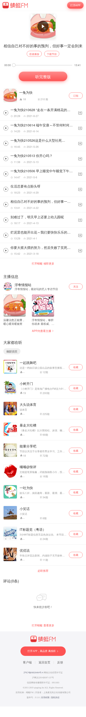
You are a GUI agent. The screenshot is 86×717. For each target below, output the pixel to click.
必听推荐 (43, 571)
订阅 (75, 95)
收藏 (75, 367)
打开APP (75, 5)
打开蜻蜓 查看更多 (43, 625)
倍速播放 (34, 54)
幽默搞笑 (11, 351)
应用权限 (45, 697)
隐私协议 (55, 697)
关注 (75, 286)
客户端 (27, 662)
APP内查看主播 (41, 331)
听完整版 (43, 76)
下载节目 (52, 54)
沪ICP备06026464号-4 (33, 672)
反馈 (60, 662)
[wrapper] (43, 358)
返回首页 (44, 662)
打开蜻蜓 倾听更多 (43, 263)
